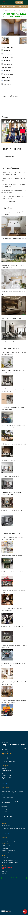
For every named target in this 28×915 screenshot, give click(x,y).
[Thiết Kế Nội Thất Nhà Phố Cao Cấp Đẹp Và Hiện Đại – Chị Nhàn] (13, 309)
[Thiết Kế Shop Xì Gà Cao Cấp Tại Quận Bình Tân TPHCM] (7, 603)
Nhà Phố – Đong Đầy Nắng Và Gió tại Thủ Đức (12, 321)
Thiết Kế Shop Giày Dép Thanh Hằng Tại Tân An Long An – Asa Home (13, 576)
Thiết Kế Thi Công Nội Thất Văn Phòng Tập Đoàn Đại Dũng (13, 182)
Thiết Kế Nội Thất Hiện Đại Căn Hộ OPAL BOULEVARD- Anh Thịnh (11, 497)
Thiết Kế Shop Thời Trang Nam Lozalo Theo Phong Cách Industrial (14, 649)
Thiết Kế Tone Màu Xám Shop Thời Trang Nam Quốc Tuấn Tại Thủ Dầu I (13, 631)
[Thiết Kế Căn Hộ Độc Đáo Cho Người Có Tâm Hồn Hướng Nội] (7, 523)
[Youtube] (6, 878)
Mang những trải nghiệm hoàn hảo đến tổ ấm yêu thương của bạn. (14, 243)
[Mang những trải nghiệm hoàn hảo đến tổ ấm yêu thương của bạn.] (13, 255)
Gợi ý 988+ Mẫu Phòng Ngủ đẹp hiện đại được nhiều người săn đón (13, 412)
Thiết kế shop (4, 851)
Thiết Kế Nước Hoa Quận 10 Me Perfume (11, 559)
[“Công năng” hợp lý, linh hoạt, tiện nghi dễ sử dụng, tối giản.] (13, 229)
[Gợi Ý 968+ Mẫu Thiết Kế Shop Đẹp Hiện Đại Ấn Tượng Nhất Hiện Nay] (7, 676)
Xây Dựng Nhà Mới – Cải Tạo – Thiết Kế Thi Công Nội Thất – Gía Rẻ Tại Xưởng (13, 430)
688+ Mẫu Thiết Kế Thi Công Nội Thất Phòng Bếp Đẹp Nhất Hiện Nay (13, 393)
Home (2, 9)
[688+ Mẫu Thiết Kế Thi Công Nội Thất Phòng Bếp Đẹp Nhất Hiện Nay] (7, 402)
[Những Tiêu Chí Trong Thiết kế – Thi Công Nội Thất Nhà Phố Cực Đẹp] (13, 282)
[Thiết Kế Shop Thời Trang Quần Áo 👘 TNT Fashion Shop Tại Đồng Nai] (7, 550)
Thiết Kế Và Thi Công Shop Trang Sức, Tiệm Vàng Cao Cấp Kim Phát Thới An (13, 705)
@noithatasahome (9, 156)
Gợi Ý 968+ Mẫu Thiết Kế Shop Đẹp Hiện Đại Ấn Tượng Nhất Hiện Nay (13, 668)
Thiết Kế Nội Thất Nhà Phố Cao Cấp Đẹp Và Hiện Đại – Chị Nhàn (13, 296)
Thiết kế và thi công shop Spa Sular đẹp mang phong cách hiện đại (12, 201)
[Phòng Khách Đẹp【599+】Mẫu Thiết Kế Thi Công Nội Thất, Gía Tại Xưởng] (7, 365)
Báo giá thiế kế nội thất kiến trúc (9, 866)
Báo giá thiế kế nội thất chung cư (9, 863)
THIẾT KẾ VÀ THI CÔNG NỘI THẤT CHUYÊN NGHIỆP (14, 447)
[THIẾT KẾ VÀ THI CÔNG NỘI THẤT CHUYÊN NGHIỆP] (7, 455)
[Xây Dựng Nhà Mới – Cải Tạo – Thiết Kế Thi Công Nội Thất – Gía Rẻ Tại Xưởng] (7, 438)
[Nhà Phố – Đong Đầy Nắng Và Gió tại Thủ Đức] (13, 333)
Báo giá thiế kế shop (6, 861)
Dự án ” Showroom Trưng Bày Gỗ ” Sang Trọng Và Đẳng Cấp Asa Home (13, 686)
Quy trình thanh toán (7, 781)
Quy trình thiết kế (6, 776)
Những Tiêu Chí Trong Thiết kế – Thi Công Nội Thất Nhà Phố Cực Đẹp (12, 269)
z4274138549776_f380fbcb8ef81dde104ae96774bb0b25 (13, 10)
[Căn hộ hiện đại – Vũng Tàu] (7, 471)
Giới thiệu (4, 771)
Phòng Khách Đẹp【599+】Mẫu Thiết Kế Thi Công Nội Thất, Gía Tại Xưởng (13, 357)
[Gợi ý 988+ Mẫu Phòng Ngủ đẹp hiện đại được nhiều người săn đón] (7, 420)
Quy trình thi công (6, 778)
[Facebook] (2, 878)
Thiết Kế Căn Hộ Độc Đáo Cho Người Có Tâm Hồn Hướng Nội (13, 515)
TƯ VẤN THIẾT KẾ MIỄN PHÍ (8, 205)
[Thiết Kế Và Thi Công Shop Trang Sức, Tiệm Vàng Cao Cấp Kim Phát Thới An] (7, 713)
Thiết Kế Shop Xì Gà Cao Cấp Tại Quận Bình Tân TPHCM (13, 594)
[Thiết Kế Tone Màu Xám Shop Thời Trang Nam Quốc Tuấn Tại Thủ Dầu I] (7, 639)
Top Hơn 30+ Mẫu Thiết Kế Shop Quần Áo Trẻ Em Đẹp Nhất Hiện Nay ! (13, 195)
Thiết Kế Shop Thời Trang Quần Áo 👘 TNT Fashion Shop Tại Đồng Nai (12, 542)
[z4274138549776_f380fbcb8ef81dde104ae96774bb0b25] (14, 35)
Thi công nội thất (5, 856)
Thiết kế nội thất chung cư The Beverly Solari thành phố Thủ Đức (12, 375)
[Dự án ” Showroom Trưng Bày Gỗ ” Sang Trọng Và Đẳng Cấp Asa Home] (7, 695)
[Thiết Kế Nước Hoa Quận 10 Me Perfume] (7, 566)
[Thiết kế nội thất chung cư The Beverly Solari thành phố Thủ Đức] (7, 383)
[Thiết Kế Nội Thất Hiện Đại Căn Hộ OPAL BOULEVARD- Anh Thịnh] (7, 505)
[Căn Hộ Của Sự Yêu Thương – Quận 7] (7, 487)
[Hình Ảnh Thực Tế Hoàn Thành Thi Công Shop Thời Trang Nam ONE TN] (7, 621)
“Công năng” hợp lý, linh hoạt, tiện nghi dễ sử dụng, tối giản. (12, 216)
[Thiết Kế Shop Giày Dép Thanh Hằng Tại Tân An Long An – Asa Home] (7, 584)
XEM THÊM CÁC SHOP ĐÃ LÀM (8, 345)
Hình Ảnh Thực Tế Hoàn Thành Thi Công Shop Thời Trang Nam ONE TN (12, 613)
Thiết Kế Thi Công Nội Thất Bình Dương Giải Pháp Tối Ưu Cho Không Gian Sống (13, 176)
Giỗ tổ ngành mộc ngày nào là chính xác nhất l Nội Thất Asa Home (13, 188)
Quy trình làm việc (6, 774)
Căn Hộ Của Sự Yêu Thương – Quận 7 (10, 479)
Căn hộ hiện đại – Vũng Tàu (8, 463)
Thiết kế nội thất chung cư (8, 854)
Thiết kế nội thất (5, 849)
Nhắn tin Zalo (4, 874)
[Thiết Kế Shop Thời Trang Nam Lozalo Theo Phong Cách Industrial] (7, 658)
